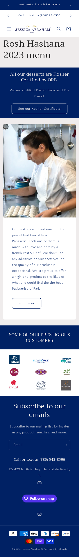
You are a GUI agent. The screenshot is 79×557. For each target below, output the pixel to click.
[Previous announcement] (8, 5)
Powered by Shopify (56, 549)
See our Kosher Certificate (39, 109)
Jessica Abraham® (32, 549)
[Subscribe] (65, 445)
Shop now (27, 303)
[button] (9, 29)
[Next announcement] (71, 5)
